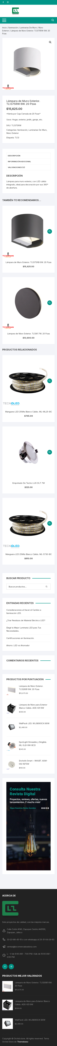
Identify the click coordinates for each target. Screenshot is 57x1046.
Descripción (14, 156)
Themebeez (22, 1041)
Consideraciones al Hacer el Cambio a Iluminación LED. (23, 611)
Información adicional (19, 161)
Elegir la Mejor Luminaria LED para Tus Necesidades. (23, 629)
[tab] (28, 156)
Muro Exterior (12, 133)
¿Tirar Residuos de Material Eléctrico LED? (25, 620)
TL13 (17, 137)
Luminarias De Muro (28, 27)
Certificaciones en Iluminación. (20, 638)
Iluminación (13, 27)
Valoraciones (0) (16, 167)
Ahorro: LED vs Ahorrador (18, 645)
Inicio (4, 27)
